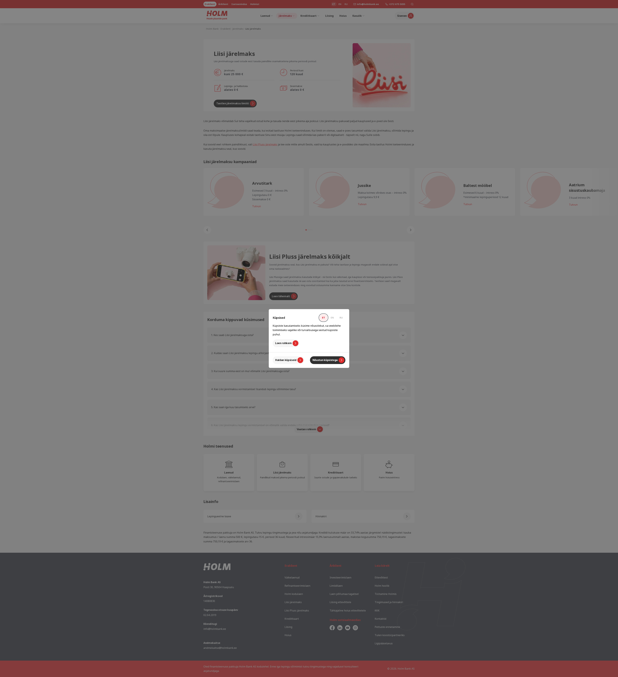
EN (332, 317)
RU (341, 317)
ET (323, 317)
